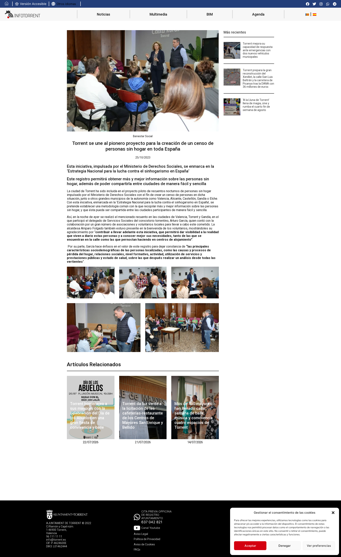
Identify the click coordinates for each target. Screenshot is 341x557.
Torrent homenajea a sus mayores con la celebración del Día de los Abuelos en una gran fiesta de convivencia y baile (90, 415)
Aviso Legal (141, 534)
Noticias (103, 14)
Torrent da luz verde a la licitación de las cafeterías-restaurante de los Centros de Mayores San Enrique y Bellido (142, 415)
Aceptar (250, 546)
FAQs (137, 549)
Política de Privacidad (147, 539)
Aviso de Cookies (144, 544)
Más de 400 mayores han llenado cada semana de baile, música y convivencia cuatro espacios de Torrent (193, 415)
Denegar (284, 546)
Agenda (258, 14)
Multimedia (158, 14)
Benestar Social (143, 136)
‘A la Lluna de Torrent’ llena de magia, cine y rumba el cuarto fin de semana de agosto (256, 104)
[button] (333, 513)
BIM (210, 14)
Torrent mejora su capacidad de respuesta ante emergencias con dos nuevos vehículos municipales (258, 50)
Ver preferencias (319, 546)
